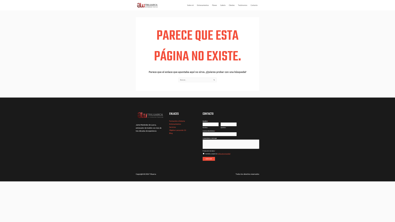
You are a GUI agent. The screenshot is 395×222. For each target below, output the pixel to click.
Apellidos (223, 127)
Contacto (254, 5)
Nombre (206, 121)
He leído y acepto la (217, 153)
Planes (214, 5)
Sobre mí (190, 5)
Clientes (232, 5)
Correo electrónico (209, 131)
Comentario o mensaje (210, 138)
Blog (171, 133)
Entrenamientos (203, 5)
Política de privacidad (223, 153)
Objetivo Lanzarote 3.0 (177, 130)
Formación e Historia (177, 121)
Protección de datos (209, 151)
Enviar (209, 159)
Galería (222, 5)
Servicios (172, 127)
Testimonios (242, 5)
